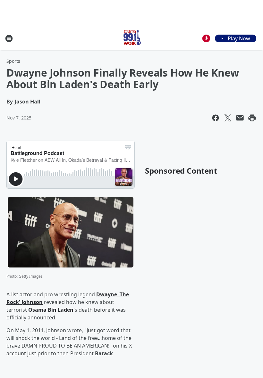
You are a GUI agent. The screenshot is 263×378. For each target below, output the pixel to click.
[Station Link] (131, 38)
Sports (13, 61)
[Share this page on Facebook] (215, 117)
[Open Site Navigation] (9, 38)
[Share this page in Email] (239, 117)
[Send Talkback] (206, 38)
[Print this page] (252, 117)
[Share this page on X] (227, 117)
